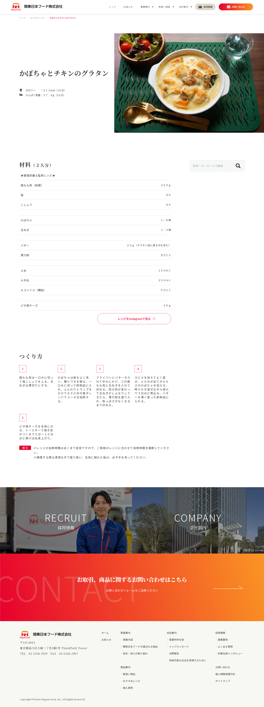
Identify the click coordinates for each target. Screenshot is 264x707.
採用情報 (220, 632)
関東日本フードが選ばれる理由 (140, 646)
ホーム (105, 632)
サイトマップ (222, 681)
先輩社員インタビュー (230, 653)
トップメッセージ (179, 646)
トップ (22, 17)
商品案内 (125, 667)
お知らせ (106, 639)
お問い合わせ (222, 667)
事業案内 (125, 632)
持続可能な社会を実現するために (187, 660)
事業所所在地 (176, 639)
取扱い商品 (129, 674)
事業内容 (128, 639)
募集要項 (223, 639)
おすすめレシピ (37, 17)
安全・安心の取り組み (135, 653)
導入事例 (128, 688)
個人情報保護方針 (225, 674)
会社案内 (172, 632)
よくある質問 (225, 646)
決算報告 (174, 653)
